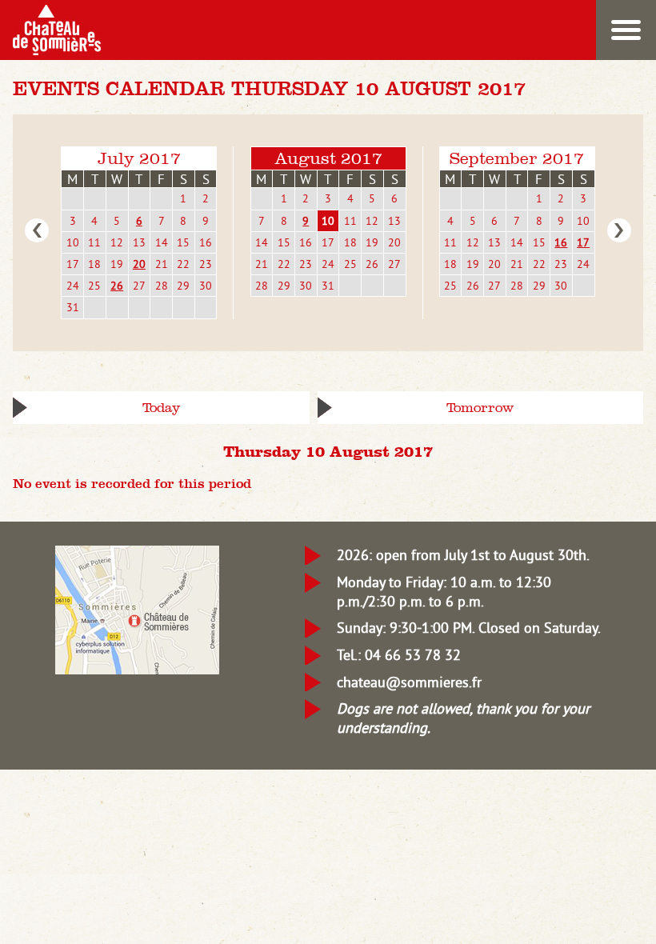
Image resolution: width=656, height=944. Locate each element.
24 (72, 285)
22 (183, 264)
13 (139, 242)
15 (183, 242)
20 (139, 264)
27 (139, 285)
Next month (619, 230)
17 (72, 264)
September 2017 (517, 158)
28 (161, 285)
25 (94, 285)
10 (72, 242)
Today (161, 407)
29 (183, 285)
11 (94, 242)
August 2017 (328, 158)
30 (205, 285)
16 (205, 242)
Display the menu (626, 30)
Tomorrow (480, 407)
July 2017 (139, 158)
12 (116, 242)
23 (205, 264)
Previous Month (37, 230)
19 (116, 264)
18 (94, 264)
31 (72, 307)
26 (116, 285)
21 (161, 264)
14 (161, 242)
